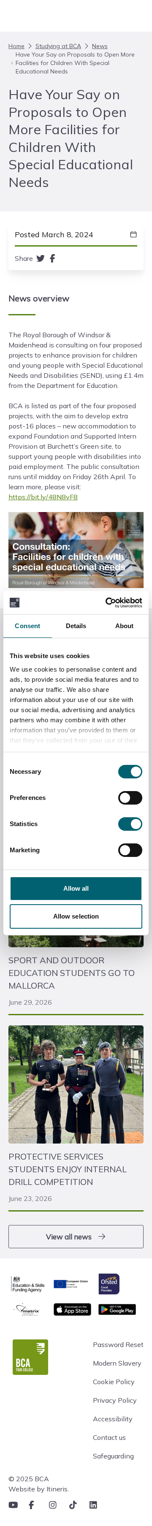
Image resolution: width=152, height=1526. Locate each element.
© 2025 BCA (28, 1479)
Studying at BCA (58, 46)
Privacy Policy (115, 1400)
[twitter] (40, 258)
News (100, 46)
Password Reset (118, 1344)
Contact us (109, 1437)
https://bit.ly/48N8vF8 (43, 497)
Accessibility (113, 1419)
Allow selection (76, 916)
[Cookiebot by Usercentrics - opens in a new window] (107, 602)
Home (16, 46)
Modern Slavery (117, 1363)
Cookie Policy (114, 1381)
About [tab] (124, 625)
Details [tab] (76, 625)
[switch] (130, 798)
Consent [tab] (27, 625)
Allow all (76, 888)
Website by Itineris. (38, 1489)
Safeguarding (113, 1456)
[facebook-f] (52, 258)
